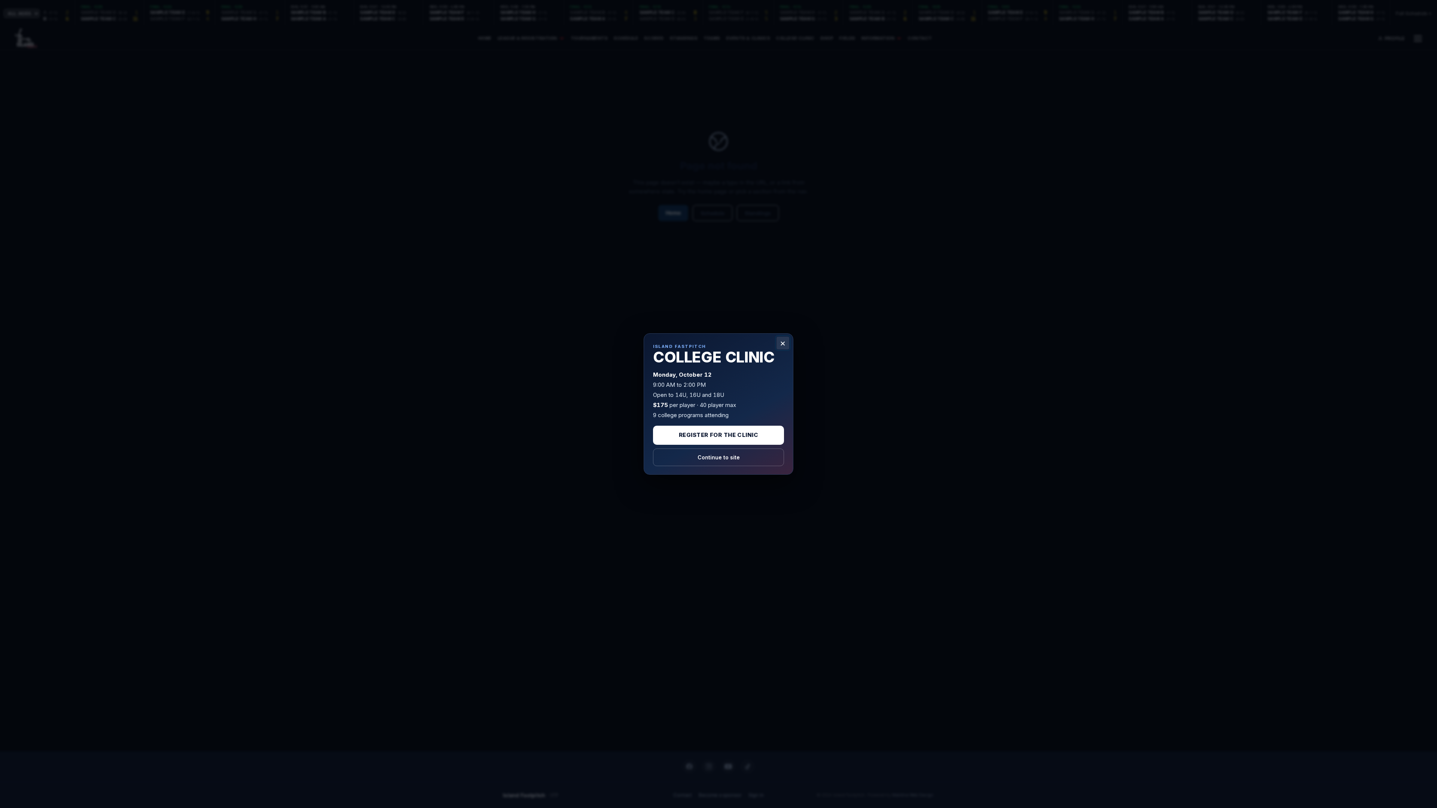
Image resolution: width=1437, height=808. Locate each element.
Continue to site (719, 457)
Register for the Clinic (718, 434)
